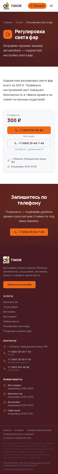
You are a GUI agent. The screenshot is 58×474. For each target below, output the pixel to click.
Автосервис (10, 316)
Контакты (19, 430)
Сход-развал (10, 306)
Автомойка (9, 311)
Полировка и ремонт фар (17, 331)
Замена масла (11, 321)
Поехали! (39, 5)
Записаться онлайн (19, 284)
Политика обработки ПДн (39, 430)
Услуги (19, 22)
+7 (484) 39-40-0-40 (19, 361)
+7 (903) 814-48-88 (31, 130)
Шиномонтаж (10, 302)
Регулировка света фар (16, 326)
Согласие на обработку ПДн (17, 438)
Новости (7, 430)
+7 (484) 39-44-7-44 (31, 143)
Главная (7, 22)
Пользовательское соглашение (18, 434)
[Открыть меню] (51, 5)
